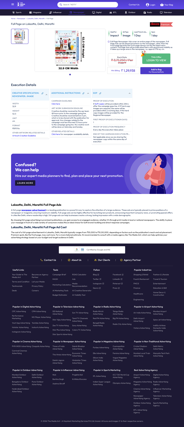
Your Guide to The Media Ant (19, 275)
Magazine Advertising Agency (142, 383)
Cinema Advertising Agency (141, 390)
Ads (73, 279)
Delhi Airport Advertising (138, 319)
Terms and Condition (20, 281)
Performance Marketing (17, 317)
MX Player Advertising (41, 317)
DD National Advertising (58, 312)
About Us (76, 260)
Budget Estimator (60, 295)
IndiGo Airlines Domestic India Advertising (159, 328)
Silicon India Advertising (98, 359)
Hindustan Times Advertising (79, 361)
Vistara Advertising (141, 328)
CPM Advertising (39, 311)
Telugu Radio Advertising (118, 312)
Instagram (97, 283)
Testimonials (17, 286)
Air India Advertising (142, 312)
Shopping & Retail (140, 274)
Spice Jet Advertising (162, 319)
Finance (136, 288)
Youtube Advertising (40, 323)
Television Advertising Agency (162, 397)
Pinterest (116, 283)
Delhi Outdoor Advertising (38, 376)
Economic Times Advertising (79, 354)
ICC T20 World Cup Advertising (121, 376)
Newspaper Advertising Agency (141, 397)
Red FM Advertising (101, 318)
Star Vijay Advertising (62, 319)
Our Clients (104, 260)
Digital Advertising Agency (161, 376)
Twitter (96, 279)
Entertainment (159, 283)
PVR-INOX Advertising (21, 346)
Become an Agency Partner (40, 275)
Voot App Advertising (21, 323)
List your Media (38, 281)
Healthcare (138, 294)
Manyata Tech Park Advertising (161, 354)
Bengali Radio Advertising (99, 324)
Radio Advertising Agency (160, 383)
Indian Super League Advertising (101, 383)
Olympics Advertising (122, 383)
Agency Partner (132, 260)
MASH (55, 279)
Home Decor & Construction (159, 293)
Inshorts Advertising (40, 327)
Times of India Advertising (59, 347)
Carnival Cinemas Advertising (19, 351)
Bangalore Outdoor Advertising (20, 383)
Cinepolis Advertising (41, 346)
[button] (30, 94)
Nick (54, 375)
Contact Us (134, 4)
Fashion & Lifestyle (161, 274)
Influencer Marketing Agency (162, 390)
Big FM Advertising (121, 318)
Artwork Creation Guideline (24, 135)
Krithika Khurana (79, 379)
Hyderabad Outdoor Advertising (20, 390)
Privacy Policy (37, 286)
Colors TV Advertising (81, 330)
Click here (56, 104)
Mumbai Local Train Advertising (141, 354)
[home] (20, 6)
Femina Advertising (121, 353)
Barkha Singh (58, 379)
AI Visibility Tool (78, 295)
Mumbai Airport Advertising (159, 312)
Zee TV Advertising (61, 325)
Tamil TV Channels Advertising (80, 319)
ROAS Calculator (79, 274)
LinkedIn (116, 279)
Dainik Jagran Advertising (58, 361)
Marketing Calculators (62, 285)
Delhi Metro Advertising (158, 347)
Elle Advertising (99, 353)
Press (115, 288)
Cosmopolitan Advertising (118, 347)
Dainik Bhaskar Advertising (78, 347)
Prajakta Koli (77, 375)
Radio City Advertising (122, 324)
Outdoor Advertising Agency (142, 404)
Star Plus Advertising (61, 330)
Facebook (117, 274)
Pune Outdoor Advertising (38, 383)
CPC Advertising (19, 311)
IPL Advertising (99, 376)
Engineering (138, 299)
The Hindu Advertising (62, 354)
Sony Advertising (79, 325)
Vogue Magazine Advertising (120, 359)
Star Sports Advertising (62, 334)
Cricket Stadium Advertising (140, 347)
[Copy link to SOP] (100, 93)
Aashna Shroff (59, 384)
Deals (14, 290)
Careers (35, 290)
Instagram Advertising (21, 332)
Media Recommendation (79, 284)
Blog (95, 274)
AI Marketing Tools (60, 290)
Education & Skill (160, 288)
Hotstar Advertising (20, 327)
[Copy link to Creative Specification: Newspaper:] (42, 93)
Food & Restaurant (141, 279)
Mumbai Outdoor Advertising (19, 376)
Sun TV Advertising (80, 312)
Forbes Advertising (101, 347)
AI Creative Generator (81, 290)
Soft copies (99, 104)
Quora (95, 288)
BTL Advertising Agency (140, 411)
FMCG (136, 283)
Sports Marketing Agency (160, 404)
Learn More (25, 183)
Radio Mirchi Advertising (98, 312)
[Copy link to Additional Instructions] (83, 93)
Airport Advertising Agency (141, 376)
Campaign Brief (59, 274)
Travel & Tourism (160, 279)
